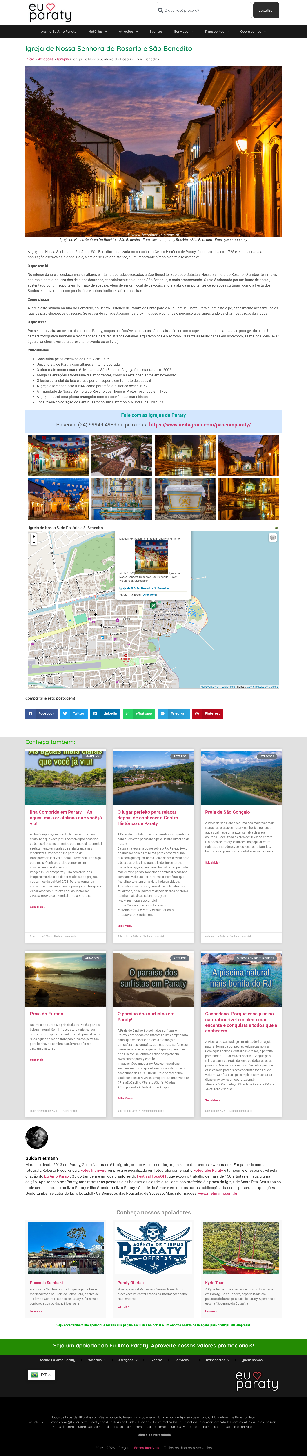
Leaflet (225, 686)
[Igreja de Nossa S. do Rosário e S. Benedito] (153, 606)
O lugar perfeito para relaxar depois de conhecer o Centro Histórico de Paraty (148, 817)
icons (233, 686)
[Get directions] (277, 528)
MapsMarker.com (210, 686)
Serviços (181, 31)
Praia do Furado (46, 1013)
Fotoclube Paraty (208, 1170)
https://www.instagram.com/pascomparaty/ (200, 425)
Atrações (126, 31)
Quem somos (250, 31)
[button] (41, 714)
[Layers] (273, 537)
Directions (149, 594)
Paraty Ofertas (131, 1282)
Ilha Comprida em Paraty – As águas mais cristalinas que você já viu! (66, 817)
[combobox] (204, 10)
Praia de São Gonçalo (227, 812)
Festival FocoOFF (152, 1176)
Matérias (95, 31)
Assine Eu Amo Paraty (59, 31)
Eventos (156, 31)
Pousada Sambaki (46, 1282)
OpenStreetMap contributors (262, 686)
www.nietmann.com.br (217, 1193)
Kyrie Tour (214, 1282)
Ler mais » (36, 1311)
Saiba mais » (37, 907)
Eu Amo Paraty (57, 1176)
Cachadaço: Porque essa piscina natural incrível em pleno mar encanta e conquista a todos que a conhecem (241, 1022)
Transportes (214, 31)
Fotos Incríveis (93, 1170)
